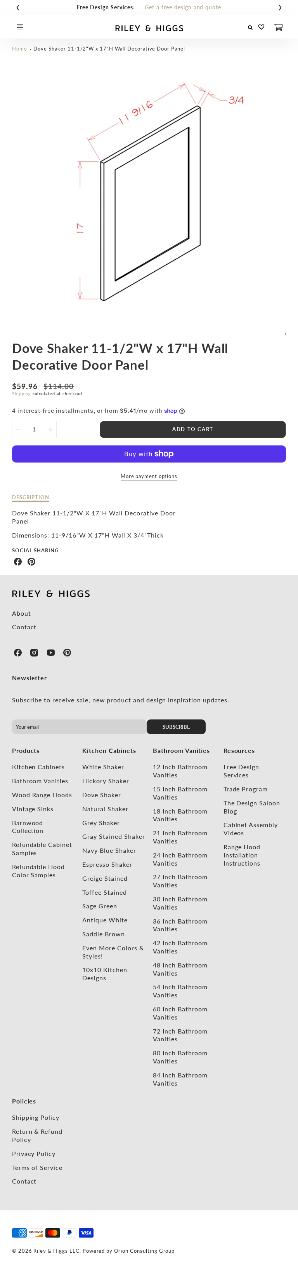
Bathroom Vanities (40, 780)
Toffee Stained (104, 892)
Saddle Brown (103, 934)
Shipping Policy (35, 1117)
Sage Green (99, 906)
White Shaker (103, 766)
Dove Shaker (101, 794)
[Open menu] (20, 27)
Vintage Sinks (33, 808)
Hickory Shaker (105, 780)
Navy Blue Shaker (109, 850)
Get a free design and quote (183, 7)
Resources (239, 750)
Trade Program (246, 789)
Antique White (104, 920)
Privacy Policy (33, 1153)
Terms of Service (37, 1167)
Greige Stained (104, 878)
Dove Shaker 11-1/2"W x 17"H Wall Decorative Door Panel (109, 48)
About (21, 613)
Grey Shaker (101, 822)
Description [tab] (31, 497)
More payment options (149, 476)
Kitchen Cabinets (38, 766)
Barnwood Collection (28, 827)
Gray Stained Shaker (113, 836)
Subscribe (176, 727)
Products (26, 750)
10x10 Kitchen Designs (104, 973)
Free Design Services (242, 771)
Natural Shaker (105, 808)
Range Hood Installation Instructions (242, 855)
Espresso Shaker (107, 864)
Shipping (21, 393)
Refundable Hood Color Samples (38, 870)
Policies (24, 1101)
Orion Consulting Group (144, 1251)
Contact (24, 626)
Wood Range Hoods (42, 794)
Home (19, 48)
